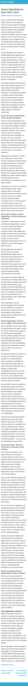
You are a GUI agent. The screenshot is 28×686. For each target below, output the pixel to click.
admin (20, 15)
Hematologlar (8, 1)
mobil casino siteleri (7, 664)
